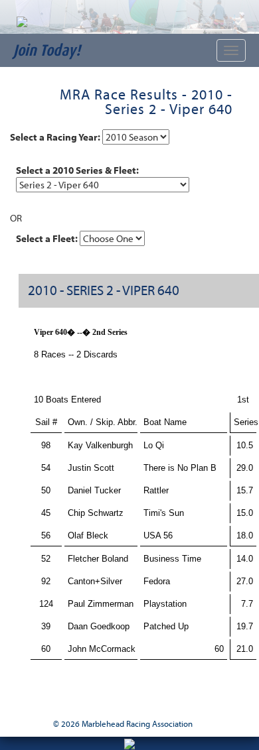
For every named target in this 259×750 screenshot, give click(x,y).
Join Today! (46, 50)
